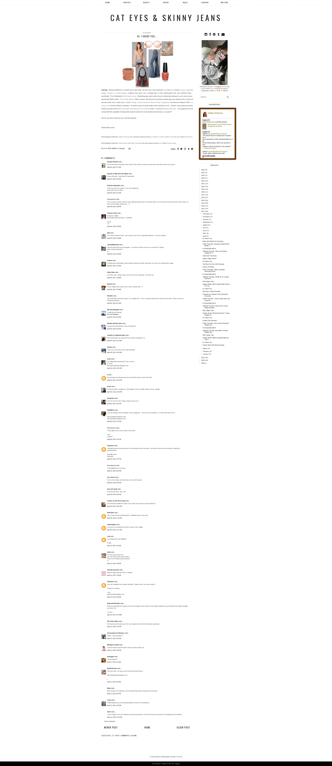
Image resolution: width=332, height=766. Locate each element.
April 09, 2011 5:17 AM (114, 167)
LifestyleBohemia (113, 244)
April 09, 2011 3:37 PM (114, 459)
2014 (202, 203)
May (204, 233)
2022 (202, 181)
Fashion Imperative (113, 185)
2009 (202, 360)
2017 (202, 195)
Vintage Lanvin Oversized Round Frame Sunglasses (150, 102)
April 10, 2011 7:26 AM (114, 575)
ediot (109, 552)
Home (107, 2)
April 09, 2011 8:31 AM (114, 303)
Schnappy (110, 656)
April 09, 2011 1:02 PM (114, 403)
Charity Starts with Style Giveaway (130, 143)
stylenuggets (111, 524)
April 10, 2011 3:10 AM (114, 545)
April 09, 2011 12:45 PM (114, 380)
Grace (109, 386)
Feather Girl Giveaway (126, 137)
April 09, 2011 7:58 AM (114, 289)
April (204, 236)
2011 (202, 211)
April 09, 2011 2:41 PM (114, 421)
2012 (202, 208)
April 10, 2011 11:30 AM (114, 615)
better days (111, 272)
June (204, 230)
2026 (202, 170)
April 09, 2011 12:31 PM (114, 368)
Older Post (183, 727)
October (205, 219)
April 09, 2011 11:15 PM (114, 518)
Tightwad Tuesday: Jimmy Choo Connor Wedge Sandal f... (215, 306)
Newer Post (111, 727)
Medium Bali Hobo (169, 109)
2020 (202, 186)
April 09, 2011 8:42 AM (114, 317)
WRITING (224, 2)
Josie (109, 359)
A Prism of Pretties (208, 267)
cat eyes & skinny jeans (166, 17)
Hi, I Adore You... (208, 238)
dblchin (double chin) (114, 323)
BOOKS (166, 2)
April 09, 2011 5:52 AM (114, 179)
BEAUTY (146, 2)
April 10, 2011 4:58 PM (114, 650)
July (204, 227)
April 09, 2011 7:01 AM (114, 266)
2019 (202, 189)
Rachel (109, 284)
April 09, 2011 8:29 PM (114, 482)
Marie (109, 688)
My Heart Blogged (113, 309)
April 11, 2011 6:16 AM (114, 662)
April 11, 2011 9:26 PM (114, 693)
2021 (202, 183)
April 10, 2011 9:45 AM (114, 597)
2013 (202, 206)
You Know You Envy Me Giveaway (213, 264)
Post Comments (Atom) (126, 735)
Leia (108, 536)
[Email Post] (128, 148)
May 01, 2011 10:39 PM (114, 717)
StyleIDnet (110, 410)
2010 (202, 357)
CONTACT (127, 2)
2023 (202, 178)
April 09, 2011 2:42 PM (114, 439)
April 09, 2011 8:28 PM (114, 471)
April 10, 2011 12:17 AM (114, 530)
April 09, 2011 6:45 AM (114, 254)
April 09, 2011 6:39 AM (114, 238)
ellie (108, 233)
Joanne (109, 260)
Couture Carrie (112, 213)
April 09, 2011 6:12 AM (114, 193)
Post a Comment (110, 721)
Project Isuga (171, 143)
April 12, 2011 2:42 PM (114, 705)
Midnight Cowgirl (113, 645)
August (205, 225)
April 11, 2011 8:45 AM (114, 682)
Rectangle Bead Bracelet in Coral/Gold (136, 109)
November (206, 216)
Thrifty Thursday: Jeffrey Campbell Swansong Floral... (213, 270)
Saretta (109, 347)
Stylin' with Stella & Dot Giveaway (213, 241)
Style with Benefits (113, 603)
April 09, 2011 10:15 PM (114, 506)
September (206, 222)
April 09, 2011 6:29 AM (114, 226)
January (205, 354)
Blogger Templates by (166, 763)
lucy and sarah (112, 489)
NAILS (185, 2)
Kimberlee (110, 398)
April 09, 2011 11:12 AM (114, 340)
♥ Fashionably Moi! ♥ (209, 248)
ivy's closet (111, 477)
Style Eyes (110, 512)
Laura (109, 700)
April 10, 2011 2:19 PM (114, 626)
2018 (202, 192)
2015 (202, 200)
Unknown (110, 445)
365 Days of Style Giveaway (211, 291)
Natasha (110, 296)
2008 (202, 363)
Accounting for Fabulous (115, 633)
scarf (161, 143)
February (206, 351)
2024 (202, 175)
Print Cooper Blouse (127, 99)
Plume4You (188, 137)
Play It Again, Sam (208, 281)
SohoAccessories (113, 570)
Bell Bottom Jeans (130, 96)
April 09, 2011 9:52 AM (114, 329)
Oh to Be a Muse (112, 621)
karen (109, 712)
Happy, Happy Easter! (209, 258)
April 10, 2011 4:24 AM (114, 563)
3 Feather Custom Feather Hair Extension (165, 137)
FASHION (205, 2)
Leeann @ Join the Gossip (116, 501)
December (206, 214)
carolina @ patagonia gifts (116, 335)
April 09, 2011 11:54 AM (114, 352)
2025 (202, 172)
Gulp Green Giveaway (210, 256)
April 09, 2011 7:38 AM (114, 277)
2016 (202, 197)
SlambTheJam (112, 668)
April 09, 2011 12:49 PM (114, 392)
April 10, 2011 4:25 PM (114, 638)
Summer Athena (112, 162)
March (205, 348)
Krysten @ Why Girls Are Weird (117, 173)
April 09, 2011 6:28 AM (114, 206)
